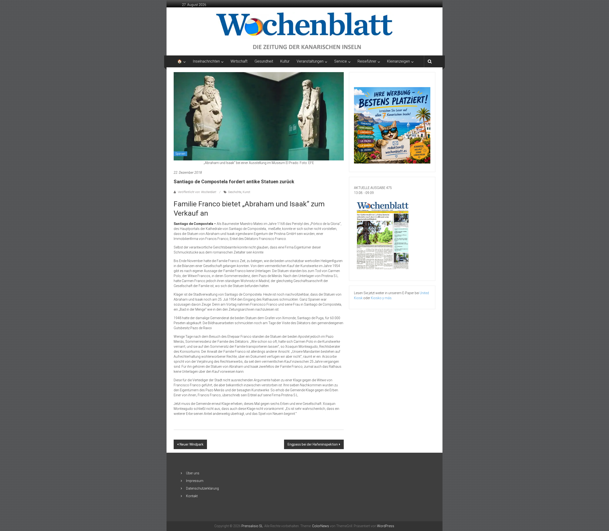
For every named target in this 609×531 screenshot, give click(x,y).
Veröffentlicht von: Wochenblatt (197, 192)
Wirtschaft (239, 61)
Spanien (180, 153)
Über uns (192, 473)
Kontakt (192, 496)
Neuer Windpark (191, 444)
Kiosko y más (381, 298)
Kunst (246, 192)
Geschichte (234, 192)
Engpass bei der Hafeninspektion (313, 444)
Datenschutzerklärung (202, 488)
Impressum (194, 481)
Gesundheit (264, 61)
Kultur (285, 61)
